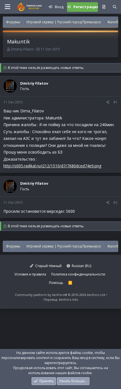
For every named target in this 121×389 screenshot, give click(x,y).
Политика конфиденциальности (78, 274)
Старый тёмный (48, 265)
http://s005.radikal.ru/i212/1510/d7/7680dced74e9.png (52, 165)
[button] (7, 7)
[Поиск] (114, 7)
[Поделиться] (107, 102)
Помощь (56, 282)
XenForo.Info (68, 299)
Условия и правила (30, 274)
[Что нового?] (103, 7)
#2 (115, 202)
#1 (115, 102)
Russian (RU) (81, 265)
